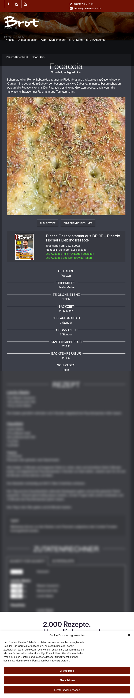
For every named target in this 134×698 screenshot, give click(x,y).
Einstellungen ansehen (67, 690)
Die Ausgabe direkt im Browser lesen (69, 258)
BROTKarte (76, 39)
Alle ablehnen (67, 680)
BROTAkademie (95, 39)
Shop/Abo (38, 57)
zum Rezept (47, 223)
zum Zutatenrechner (78, 223)
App (43, 39)
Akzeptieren (67, 670)
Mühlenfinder (57, 39)
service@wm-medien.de (87, 8)
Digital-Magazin (27, 39)
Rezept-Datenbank (17, 57)
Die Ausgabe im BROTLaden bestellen (70, 254)
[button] (129, 635)
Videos (10, 39)
